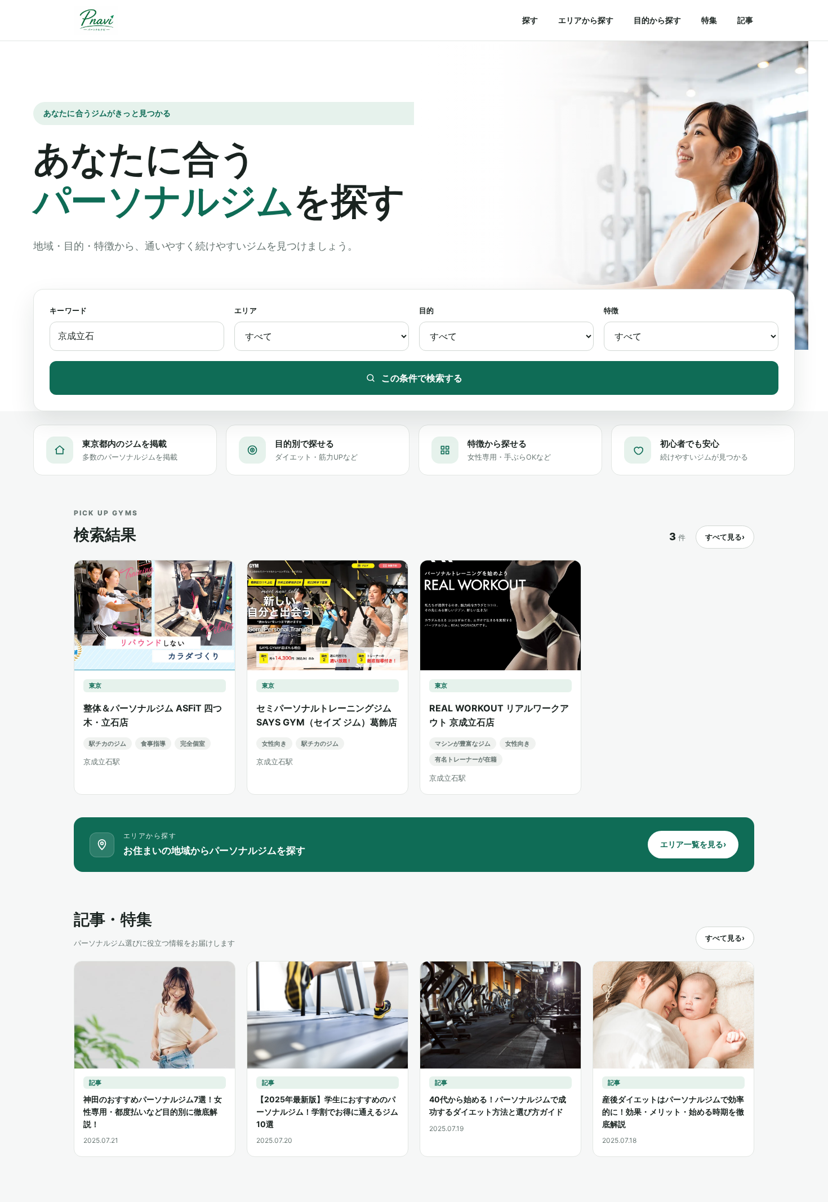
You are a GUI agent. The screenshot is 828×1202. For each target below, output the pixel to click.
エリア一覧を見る (693, 844)
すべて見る (725, 536)
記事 (745, 20)
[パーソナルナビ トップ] (96, 20)
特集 (709, 20)
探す (530, 20)
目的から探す (657, 20)
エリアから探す (585, 20)
